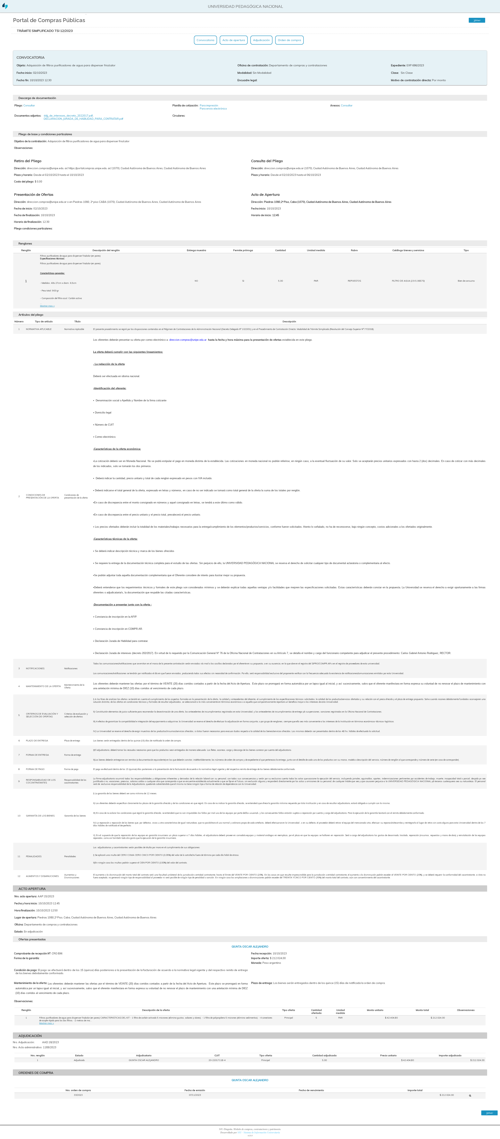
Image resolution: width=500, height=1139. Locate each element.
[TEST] (470, 1095)
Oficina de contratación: (253, 65)
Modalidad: (245, 73)
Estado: (18, 931)
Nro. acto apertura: (25, 896)
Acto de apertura (233, 40)
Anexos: (335, 105)
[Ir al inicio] (5, 7)
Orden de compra (289, 40)
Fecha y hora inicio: (26, 903)
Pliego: (18, 105)
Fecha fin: (23, 80)
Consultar (29, 105)
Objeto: (21, 65)
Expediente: (398, 65)
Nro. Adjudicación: (24, 1042)
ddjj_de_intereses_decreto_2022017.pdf (68, 115)
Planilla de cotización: (185, 105)
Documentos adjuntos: (27, 115)
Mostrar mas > (47, 306)
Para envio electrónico (213, 108)
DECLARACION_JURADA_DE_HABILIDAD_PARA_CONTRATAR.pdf (83, 118)
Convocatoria (205, 40)
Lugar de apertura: (25, 917)
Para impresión (209, 105)
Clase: (395, 73)
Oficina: (18, 924)
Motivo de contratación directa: (411, 80)
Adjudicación (261, 40)
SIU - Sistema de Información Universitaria (259, 1132)
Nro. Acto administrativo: (27, 1047)
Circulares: (178, 115)
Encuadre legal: (247, 80)
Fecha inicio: (24, 73)
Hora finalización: (24, 910)
